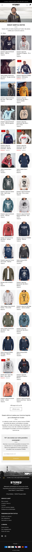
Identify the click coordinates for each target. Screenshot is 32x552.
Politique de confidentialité (8, 509)
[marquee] (16, 477)
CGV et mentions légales (7, 507)
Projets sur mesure (6, 516)
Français (15, 543)
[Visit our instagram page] (5, 536)
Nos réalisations (5, 518)
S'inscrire (16, 458)
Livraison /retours (6, 503)
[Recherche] (27, 5)
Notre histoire (5, 527)
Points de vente (5, 531)
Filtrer (4, 33)
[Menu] (2, 5)
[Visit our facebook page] (2, 536)
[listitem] (16, 1)
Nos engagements (6, 529)
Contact (3, 505)
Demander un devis (6, 520)
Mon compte (4, 501)
